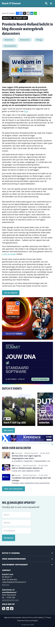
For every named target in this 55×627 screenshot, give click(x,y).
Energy (39, 40)
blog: (26, 111)
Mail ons (5, 584)
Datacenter (9, 40)
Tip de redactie (10, 292)
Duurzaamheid (10, 46)
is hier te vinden (9, 254)
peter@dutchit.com (10, 600)
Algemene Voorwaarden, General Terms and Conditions (24, 617)
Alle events (8, 430)
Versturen (8, 537)
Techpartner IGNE (27, 625)
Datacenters (24, 40)
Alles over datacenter (13, 489)
